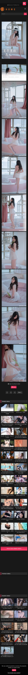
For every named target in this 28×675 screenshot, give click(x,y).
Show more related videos (14, 548)
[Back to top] (24, 671)
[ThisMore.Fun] (11, 9)
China (14, 387)
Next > (19, 392)
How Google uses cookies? (14, 672)
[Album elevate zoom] (24, 3)
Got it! (14, 670)
